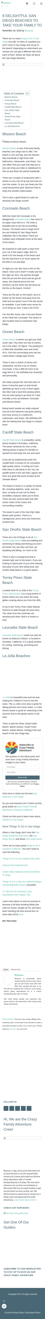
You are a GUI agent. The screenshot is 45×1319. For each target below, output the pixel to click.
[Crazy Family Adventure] (8, 3)
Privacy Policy (18, 1313)
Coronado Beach (12, 100)
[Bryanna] (8, 984)
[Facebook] (6, 1108)
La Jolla (6, 697)
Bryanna (19, 975)
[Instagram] (11, 1108)
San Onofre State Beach (12, 111)
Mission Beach (11, 97)
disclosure (13, 1029)
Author (6, 969)
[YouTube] (17, 1108)
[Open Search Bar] (34, 3)
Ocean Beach (10, 104)
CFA (19, 1294)
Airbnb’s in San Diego (12, 820)
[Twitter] (23, 1108)
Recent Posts (16, 969)
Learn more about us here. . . (26, 1200)
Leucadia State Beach (14, 123)
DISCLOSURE (7, 1019)
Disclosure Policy (33, 1313)
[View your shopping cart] (27, 3)
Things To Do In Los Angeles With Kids (21, 858)
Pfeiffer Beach (19, 885)
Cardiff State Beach (13, 107)
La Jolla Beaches (12, 126)
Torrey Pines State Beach (12, 118)
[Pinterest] (29, 1108)
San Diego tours (33, 839)
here (21, 914)
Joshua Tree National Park (15, 865)
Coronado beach (22, 219)
